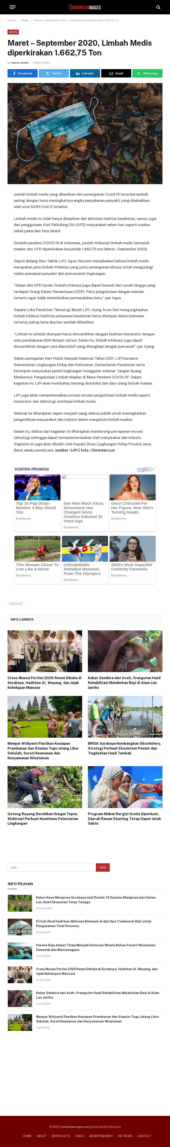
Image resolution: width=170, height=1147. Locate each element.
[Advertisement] (85, 1072)
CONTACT (144, 1136)
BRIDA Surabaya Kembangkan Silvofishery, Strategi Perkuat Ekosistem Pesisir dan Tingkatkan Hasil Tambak (124, 748)
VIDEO (79, 1136)
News (13, 32)
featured (16, 603)
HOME (27, 1136)
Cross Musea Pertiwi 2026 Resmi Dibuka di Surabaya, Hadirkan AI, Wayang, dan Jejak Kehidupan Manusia (44, 683)
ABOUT (42, 1136)
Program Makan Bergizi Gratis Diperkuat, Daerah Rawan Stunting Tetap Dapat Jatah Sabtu (124, 819)
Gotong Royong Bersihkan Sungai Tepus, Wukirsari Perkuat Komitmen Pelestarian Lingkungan (43, 819)
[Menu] (12, 7)
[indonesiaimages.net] (85, 7)
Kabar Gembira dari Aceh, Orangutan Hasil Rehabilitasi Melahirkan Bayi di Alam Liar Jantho (124, 683)
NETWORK (125, 1136)
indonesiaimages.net (74, 1126)
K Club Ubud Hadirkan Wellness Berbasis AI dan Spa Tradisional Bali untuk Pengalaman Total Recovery (93, 924)
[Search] (157, 7)
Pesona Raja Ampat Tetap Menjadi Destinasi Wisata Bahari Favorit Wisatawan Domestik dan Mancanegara (96, 947)
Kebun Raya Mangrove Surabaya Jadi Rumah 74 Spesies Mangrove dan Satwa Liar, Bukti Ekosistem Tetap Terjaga (96, 900)
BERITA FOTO (61, 1136)
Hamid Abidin (20, 62)
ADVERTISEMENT (101, 1136)
